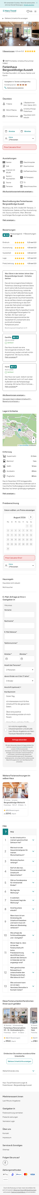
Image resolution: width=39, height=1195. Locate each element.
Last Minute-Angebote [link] (11, 1101)
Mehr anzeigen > (9, 493)
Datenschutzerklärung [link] (23, 747)
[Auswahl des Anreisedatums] (12, 659)
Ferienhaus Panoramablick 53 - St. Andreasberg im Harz (14, 1030)
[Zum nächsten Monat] (31, 517)
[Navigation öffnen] (35, 11)
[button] (30, 24)
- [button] (33, 441)
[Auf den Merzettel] (34, 24)
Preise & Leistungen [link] (10, 1117)
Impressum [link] (7, 1137)
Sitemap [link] (6, 1149)
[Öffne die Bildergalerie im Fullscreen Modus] (35, 42)
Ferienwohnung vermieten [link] (13, 1113)
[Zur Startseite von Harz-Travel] (9, 11)
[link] (6, 1162)
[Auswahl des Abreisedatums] (27, 659)
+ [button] (33, 438)
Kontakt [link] (6, 1133)
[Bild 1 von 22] (19, 34)
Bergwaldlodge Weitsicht (14, 802)
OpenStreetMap (24, 445)
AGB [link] (17, 749)
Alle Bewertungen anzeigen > (14, 395)
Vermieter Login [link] (9, 1121)
